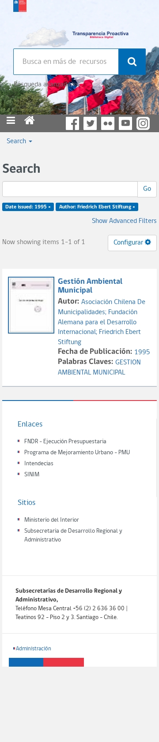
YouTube (125, 123)
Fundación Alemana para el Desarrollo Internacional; (97, 322)
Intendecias (38, 463)
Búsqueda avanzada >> (46, 84)
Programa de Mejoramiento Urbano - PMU (77, 452)
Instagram (143, 123)
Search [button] (17, 141)
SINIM (31, 474)
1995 (142, 352)
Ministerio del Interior (51, 520)
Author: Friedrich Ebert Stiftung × (97, 207)
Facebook (72, 123)
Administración (33, 649)
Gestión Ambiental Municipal (90, 286)
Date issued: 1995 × (28, 207)
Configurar (129, 242)
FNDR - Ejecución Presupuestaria (65, 441)
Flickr (107, 123)
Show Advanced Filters (124, 221)
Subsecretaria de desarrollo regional (19, 22)
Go (147, 189)
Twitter (90, 123)
